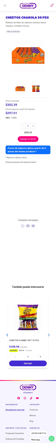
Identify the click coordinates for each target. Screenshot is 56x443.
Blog (31, 421)
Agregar (28, 363)
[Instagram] (25, 398)
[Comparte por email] (33, 225)
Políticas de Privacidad (15, 439)
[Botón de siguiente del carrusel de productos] (48, 335)
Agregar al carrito (28, 139)
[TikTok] (31, 398)
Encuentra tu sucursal (15, 410)
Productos (34, 410)
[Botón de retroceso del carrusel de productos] (7, 335)
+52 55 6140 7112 (38, 433)
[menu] (11, 5)
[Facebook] (18, 398)
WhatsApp (35, 440)
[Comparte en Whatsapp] (22, 225)
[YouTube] (37, 398)
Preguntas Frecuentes (15, 433)
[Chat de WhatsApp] (51, 438)
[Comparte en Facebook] (28, 225)
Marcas (33, 415)
